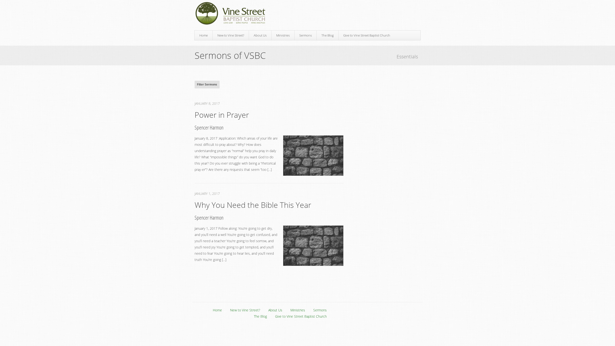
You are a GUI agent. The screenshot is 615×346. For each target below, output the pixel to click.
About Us (260, 35)
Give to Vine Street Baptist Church (366, 35)
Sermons (305, 35)
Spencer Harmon (209, 127)
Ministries (283, 35)
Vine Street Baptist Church (230, 13)
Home (203, 35)
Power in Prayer (222, 115)
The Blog (327, 35)
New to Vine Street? (230, 35)
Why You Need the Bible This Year (253, 205)
